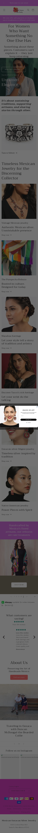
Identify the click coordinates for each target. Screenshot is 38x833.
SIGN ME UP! (28, 419)
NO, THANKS (28, 422)
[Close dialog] (36, 406)
